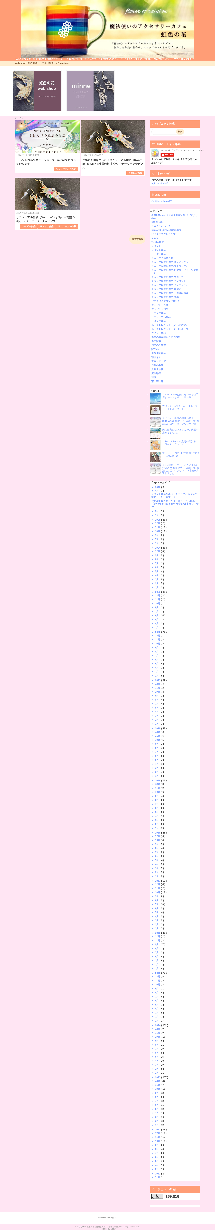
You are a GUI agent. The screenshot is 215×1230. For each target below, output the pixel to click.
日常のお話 (157, 365)
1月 (157, 515)
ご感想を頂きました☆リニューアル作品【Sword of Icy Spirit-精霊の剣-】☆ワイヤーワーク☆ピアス (112, 164)
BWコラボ (157, 222)
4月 (157, 490)
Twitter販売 (157, 242)
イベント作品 (158, 250)
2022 (158, 632)
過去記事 (156, 341)
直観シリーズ (158, 361)
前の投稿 (137, 239)
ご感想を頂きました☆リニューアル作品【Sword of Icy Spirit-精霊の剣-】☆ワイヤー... (175, 504)
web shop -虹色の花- (26, 63)
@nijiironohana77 (161, 201)
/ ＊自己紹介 (47, 63)
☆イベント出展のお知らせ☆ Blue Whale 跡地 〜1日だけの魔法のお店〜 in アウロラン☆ (180, 421)
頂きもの (156, 357)
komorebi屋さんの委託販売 (166, 230)
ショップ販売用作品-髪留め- (166, 289)
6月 (157, 567)
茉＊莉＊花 (157, 381)
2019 (158, 780)
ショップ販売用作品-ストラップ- (169, 266)
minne (154, 238)
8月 (157, 559)
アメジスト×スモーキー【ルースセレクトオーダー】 (180, 407)
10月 (158, 531)
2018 (158, 832)
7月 (157, 539)
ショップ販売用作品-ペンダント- (169, 281)
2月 (157, 583)
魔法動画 (156, 373)
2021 (158, 680)
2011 (158, 1173)
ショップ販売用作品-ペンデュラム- (170, 285)
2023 (158, 592)
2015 (158, 973)
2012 (158, 1129)
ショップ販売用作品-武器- (165, 297)
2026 (158, 487)
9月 (157, 535)
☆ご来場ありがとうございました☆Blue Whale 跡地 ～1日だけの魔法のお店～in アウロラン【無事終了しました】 (180, 469)
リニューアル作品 (67, 226)
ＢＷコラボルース (161, 226)
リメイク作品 (158, 321)
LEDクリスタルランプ (163, 234)
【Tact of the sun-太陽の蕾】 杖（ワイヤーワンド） (179, 443)
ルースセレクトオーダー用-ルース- (170, 329)
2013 (158, 1077)
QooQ (113, 1229)
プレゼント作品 (159, 309)
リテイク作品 (47, 226)
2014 (158, 1025)
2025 (158, 519)
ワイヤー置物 (158, 333)
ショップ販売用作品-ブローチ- (167, 277)
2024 (158, 547)
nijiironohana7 (159, 183)
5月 (157, 571)
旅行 (153, 377)
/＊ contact (62, 63)
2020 (158, 728)
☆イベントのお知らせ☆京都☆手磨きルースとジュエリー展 (180, 396)
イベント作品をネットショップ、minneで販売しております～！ (174, 495)
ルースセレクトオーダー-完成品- (169, 325)
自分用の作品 (158, 353)
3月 (157, 511)
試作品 (155, 349)
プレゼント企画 (159, 305)
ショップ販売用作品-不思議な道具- (170, 293)
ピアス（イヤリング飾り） (165, 301)
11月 (158, 527)
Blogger (112, 1218)
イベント (156, 246)
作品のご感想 (135, 173)
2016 (158, 933)
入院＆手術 (157, 369)
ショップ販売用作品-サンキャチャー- (171, 262)
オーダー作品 (29, 226)
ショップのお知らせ (66, 169)
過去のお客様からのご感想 (165, 337)
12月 (158, 523)
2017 (158, 880)
